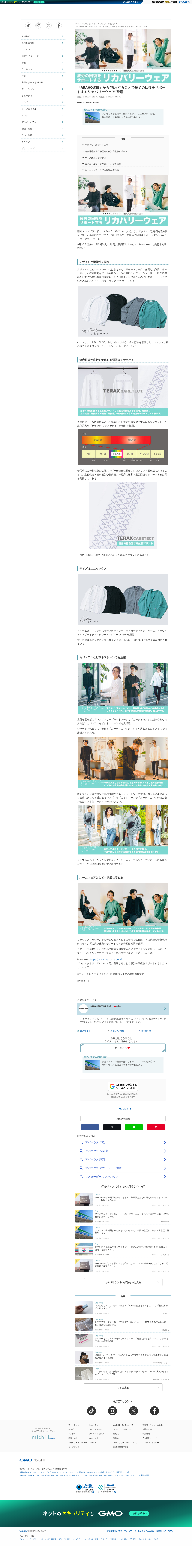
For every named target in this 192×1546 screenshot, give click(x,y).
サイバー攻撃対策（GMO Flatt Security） (99, 1475)
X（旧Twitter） (118, 1030)
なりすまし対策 (123, 1475)
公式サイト (85, 1030)
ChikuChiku (164, 1222)
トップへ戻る (121, 1109)
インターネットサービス (28, 1539)
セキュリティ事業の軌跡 (140, 1475)
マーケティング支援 (91, 1539)
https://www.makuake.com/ (106, 959)
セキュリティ (77, 1539)
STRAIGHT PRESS (91, 102)
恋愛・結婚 (27, 128)
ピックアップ (28, 148)
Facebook (146, 1030)
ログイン (26, 49)
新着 (24, 62)
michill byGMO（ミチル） (86, 24)
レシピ (25, 102)
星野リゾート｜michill (32, 82)
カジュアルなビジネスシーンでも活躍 (103, 164)
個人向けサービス (145, 1539)
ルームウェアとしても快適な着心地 (102, 170)
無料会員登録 (28, 43)
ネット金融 (123, 1539)
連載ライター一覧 (30, 56)
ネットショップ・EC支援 (47, 1539)
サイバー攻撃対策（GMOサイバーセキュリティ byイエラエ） (59, 1475)
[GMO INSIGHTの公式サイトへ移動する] (33, 1460)
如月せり (165, 1313)
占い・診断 (27, 135)
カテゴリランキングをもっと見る (123, 1282)
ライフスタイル (29, 108)
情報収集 (113, 1539)
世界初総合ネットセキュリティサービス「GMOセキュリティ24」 (44, 1472)
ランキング (27, 69)
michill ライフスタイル (160, 1205)
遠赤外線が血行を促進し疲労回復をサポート (106, 151)
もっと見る (123, 1387)
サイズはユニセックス (95, 157)
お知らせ (26, 36)
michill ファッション (161, 1363)
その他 (156, 1539)
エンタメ (26, 115)
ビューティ (27, 95)
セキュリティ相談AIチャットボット (119, 1472)
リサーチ (104, 1539)
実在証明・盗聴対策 (27, 1475)
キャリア (26, 141)
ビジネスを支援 (64, 1539)
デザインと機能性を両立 (96, 145)
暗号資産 (133, 1539)
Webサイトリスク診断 (95, 1472)
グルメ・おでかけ (30, 122)
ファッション (28, 89)
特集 (24, 76)
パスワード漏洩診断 (77, 1472)
